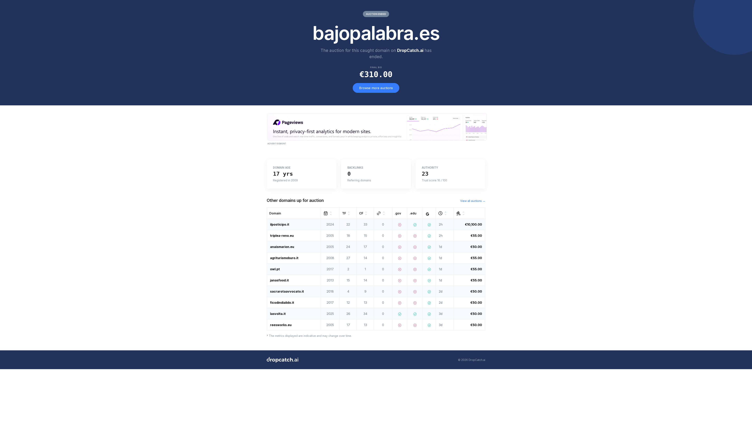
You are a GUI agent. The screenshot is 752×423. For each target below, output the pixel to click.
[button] (294, 213)
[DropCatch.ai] (282, 359)
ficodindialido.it (282, 303)
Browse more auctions (376, 88)
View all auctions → (472, 200)
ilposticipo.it (279, 224)
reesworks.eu (281, 325)
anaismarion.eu (282, 247)
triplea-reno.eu (282, 236)
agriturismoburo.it (284, 258)
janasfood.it (279, 280)
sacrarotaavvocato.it (287, 291)
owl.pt (275, 269)
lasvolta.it (278, 314)
